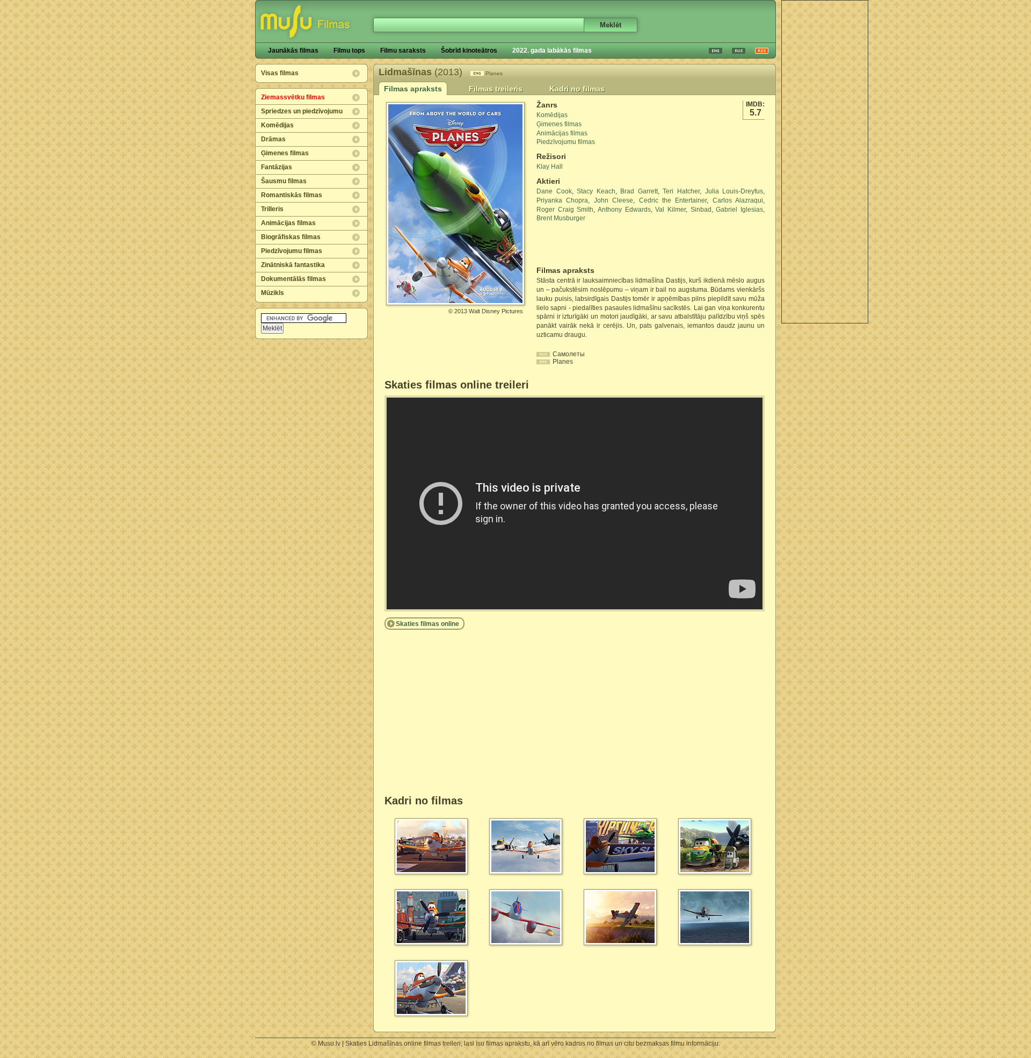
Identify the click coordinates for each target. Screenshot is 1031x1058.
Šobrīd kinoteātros (469, 50)
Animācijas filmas (288, 223)
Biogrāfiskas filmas (291, 237)
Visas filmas (280, 73)
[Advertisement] (825, 162)
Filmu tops (349, 50)
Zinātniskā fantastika (293, 265)
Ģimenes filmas (285, 153)
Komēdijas (277, 125)
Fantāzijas (276, 167)
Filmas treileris (495, 88)
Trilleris (272, 209)
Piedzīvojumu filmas (291, 251)
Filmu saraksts (403, 50)
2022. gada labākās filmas (552, 50)
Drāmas (273, 139)
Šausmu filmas (284, 181)
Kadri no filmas (577, 88)
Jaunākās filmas (293, 50)
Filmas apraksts (413, 88)
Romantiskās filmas (291, 195)
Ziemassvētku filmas (293, 97)
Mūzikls (272, 293)
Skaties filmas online (427, 624)
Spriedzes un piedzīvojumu (302, 111)
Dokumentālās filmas (293, 279)
